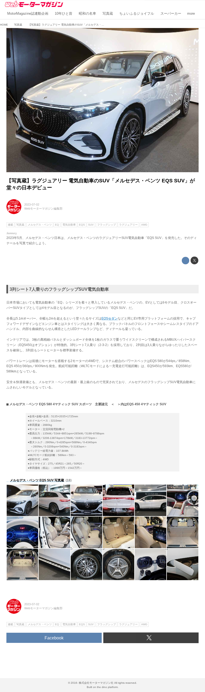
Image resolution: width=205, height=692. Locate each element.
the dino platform (107, 687)
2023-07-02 (31, 204)
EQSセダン (109, 318)
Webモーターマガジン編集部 (43, 208)
